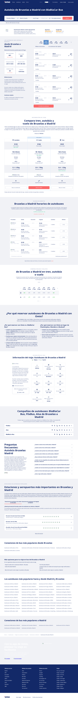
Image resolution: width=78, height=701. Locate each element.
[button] (36, 18)
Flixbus (23, 674)
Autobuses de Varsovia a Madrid (46, 589)
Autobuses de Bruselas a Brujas (63, 548)
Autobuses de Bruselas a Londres (12, 550)
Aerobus (24, 684)
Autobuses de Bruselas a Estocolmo (47, 605)
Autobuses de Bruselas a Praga (11, 603)
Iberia (40, 670)
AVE (5, 672)
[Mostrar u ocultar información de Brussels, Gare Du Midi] (71, 522)
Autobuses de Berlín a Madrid (63, 586)
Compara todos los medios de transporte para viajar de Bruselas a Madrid (54, 567)
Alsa (23, 670)
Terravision (24, 688)
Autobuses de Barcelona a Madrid (64, 584)
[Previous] (20, 288)
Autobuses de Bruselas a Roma (46, 597)
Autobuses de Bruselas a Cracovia (29, 611)
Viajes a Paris (60, 686)
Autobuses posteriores (61, 256)
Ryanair (41, 674)
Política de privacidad (37, 697)
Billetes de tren (8, 668)
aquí (52, 260)
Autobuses (18, 2)
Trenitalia (7, 676)
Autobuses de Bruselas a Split (11, 611)
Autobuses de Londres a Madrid (29, 584)
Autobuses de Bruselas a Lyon (63, 605)
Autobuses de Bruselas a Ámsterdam (30, 548)
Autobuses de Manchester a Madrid (30, 597)
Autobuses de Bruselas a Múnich (11, 605)
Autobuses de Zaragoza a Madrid (46, 594)
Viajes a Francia (60, 674)
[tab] (40, 46)
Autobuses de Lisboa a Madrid (29, 586)
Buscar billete (10, 57)
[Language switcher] (47, 2)
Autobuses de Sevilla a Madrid (11, 589)
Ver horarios (9, 72)
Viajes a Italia (60, 676)
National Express (26, 680)
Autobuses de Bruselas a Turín (29, 608)
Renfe (6, 670)
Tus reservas (55, 2)
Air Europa (41, 680)
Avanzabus (24, 672)
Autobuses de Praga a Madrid (46, 586)
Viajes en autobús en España (21, 634)
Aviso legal (18, 697)
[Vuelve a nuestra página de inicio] (8, 2)
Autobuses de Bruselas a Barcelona (30, 600)
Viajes (58, 668)
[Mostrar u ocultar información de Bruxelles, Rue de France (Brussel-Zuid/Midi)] (71, 528)
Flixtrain (7, 684)
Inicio (5, 634)
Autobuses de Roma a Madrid (11, 584)
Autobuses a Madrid (34, 634)
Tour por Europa (61, 670)
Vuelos (23, 2)
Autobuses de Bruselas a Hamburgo (64, 611)
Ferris (27, 2)
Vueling (41, 676)
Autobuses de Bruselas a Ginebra (64, 608)
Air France (41, 684)
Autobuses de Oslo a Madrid (62, 589)
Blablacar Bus (25, 682)
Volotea (41, 686)
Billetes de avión (43, 668)
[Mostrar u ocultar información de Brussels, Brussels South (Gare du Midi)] (71, 516)
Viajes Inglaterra (60, 684)
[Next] (71, 42)
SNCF (6, 678)
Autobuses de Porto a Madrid (28, 592)
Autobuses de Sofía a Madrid (45, 592)
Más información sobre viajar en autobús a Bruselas (17, 570)
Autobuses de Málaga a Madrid (29, 594)
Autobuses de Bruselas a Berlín (29, 603)
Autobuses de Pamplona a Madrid (12, 628)
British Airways (42, 682)
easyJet (41, 672)
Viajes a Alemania (61, 680)
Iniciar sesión (71, 2)
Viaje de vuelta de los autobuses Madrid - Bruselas (16, 564)
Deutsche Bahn (8, 680)
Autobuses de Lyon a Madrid (11, 597)
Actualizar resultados (38, 214)
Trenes (13, 2)
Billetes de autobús (26, 668)
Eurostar (7, 674)
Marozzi (24, 686)
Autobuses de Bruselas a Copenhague (47, 611)
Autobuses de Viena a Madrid (11, 594)
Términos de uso (27, 697)
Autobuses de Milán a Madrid (11, 586)
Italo (6, 682)
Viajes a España (60, 672)
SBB (6, 686)
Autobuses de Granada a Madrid (63, 594)
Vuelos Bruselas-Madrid (10, 566)
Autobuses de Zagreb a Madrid (63, 592)
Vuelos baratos (42, 688)
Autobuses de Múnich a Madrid (11, 592)
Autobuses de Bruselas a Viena (29, 605)
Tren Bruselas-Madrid (44, 564)
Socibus (24, 678)
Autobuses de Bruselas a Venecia (63, 603)
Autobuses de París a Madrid (45, 584)
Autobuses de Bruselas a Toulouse (47, 548)
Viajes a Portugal (61, 678)
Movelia (24, 676)
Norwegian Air (42, 678)
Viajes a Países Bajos (61, 682)
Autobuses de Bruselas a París (11, 548)
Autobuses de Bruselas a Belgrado (47, 608)
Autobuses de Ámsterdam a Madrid (30, 589)
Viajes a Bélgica (60, 688)
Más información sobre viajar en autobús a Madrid (51, 570)
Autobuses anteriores (17, 256)
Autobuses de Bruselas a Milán (46, 600)
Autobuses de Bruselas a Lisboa (63, 600)
